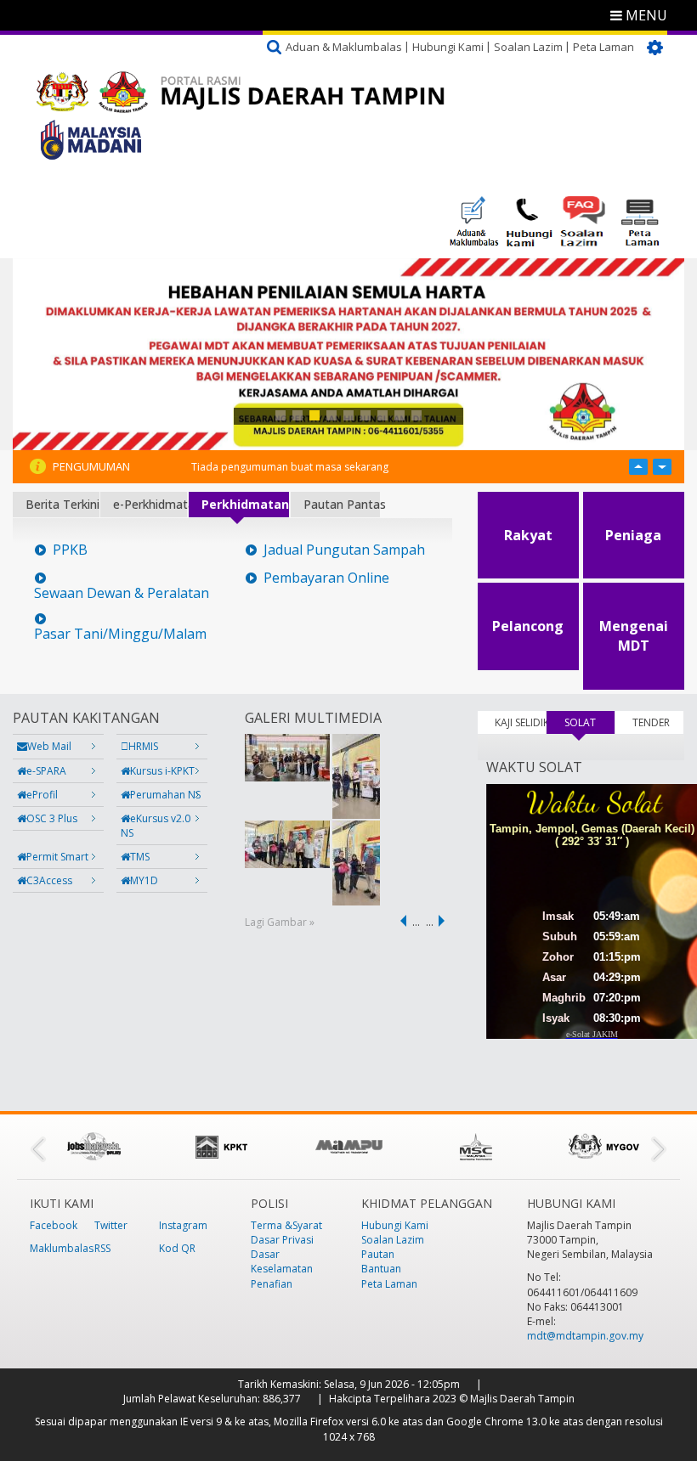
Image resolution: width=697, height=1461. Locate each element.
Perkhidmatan (245, 504)
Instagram (183, 1225)
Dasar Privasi (282, 1240)
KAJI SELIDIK (520, 722)
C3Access (49, 880)
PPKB (70, 550)
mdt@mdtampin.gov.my (585, 1335)
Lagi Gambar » (279, 922)
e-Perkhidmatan (150, 504)
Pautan (377, 1254)
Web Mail (49, 746)
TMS (140, 856)
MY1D (144, 880)
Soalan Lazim (528, 46)
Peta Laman (603, 46)
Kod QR (177, 1248)
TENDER (651, 722)
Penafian (271, 1284)
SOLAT (589, 722)
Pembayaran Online (326, 578)
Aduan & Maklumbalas (344, 46)
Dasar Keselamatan (282, 1261)
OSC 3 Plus (51, 818)
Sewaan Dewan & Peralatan (121, 593)
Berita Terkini (62, 504)
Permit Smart (57, 856)
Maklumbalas (62, 1248)
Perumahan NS (165, 794)
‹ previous (400, 921)
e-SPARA (46, 771)
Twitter (111, 1225)
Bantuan (381, 1268)
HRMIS (143, 746)
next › (444, 921)
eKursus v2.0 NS (155, 825)
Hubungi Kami (448, 46)
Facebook (53, 1225)
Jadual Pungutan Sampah (344, 550)
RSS (102, 1248)
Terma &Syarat (286, 1225)
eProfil (42, 794)
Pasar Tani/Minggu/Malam (120, 634)
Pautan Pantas (341, 504)
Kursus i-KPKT (162, 771)
